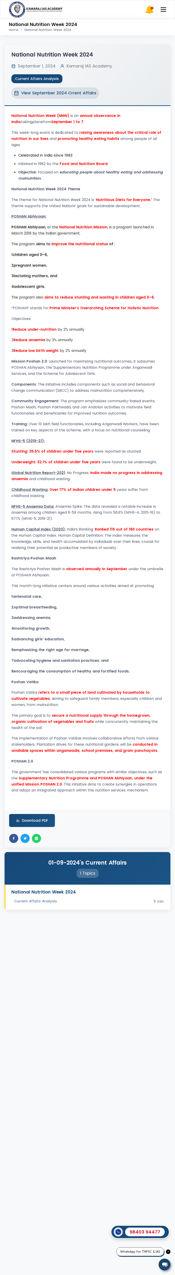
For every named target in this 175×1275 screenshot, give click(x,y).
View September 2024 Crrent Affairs (58, 93)
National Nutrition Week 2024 (43, 892)
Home (13, 30)
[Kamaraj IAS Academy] (36, 9)
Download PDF (35, 820)
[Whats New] (149, 9)
